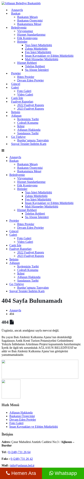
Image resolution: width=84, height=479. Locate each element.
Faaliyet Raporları (22, 101)
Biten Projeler (25, 77)
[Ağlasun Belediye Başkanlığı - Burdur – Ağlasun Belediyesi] (21, 3)
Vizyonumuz (25, 31)
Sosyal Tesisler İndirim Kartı (28, 144)
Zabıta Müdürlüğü (36, 48)
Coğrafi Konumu (27, 122)
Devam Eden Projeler (30, 80)
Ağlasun (16, 115)
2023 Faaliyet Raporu (30, 108)
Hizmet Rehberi (27, 62)
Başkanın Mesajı (27, 17)
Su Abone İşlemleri (37, 69)
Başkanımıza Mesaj (29, 24)
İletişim (15, 112)
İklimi (20, 126)
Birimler (22, 41)
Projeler (16, 73)
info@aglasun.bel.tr (22, 465)
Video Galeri (25, 94)
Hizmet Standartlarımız (31, 34)
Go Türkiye (18, 136)
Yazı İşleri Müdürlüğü (38, 45)
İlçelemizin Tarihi (28, 119)
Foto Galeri (24, 91)
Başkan (15, 13)
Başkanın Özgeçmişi (30, 20)
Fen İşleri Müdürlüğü (38, 52)
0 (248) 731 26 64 (19, 452)
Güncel (15, 84)
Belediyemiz (19, 27)
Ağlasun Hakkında (28, 129)
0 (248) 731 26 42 (22, 458)
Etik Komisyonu (27, 38)
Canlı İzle (17, 98)
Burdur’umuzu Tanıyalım (33, 287)
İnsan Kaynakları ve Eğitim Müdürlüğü (49, 55)
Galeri (15, 87)
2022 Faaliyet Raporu (30, 105)
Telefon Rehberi (35, 66)
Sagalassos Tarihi (27, 133)
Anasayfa (17, 10)
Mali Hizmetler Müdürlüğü (41, 59)
